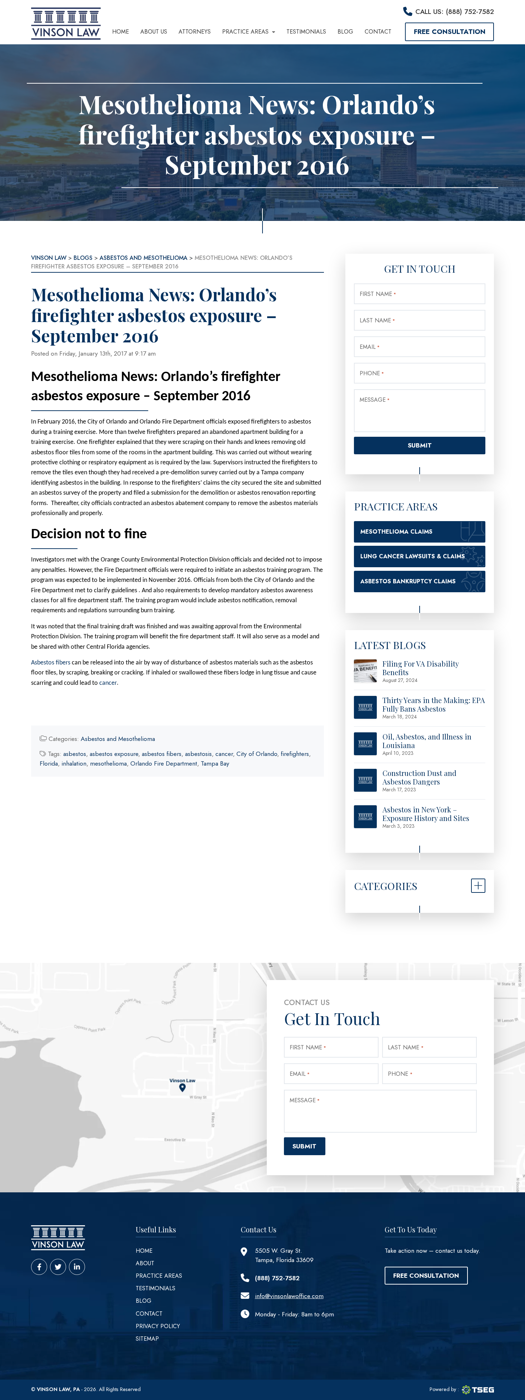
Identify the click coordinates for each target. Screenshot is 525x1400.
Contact (378, 32)
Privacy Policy (158, 1326)
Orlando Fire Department (163, 763)
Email (370, 347)
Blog (345, 32)
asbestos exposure (114, 753)
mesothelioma (108, 763)
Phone (372, 373)
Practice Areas (245, 32)
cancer (108, 683)
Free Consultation (449, 31)
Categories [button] (385, 885)
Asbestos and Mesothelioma (118, 738)
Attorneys (195, 32)
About (145, 1263)
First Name (378, 294)
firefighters (295, 753)
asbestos (74, 753)
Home (120, 32)
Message (375, 400)
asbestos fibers (161, 753)
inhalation (73, 763)
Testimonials (306, 32)
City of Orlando (256, 753)
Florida (49, 763)
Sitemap (147, 1339)
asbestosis (198, 753)
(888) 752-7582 (277, 1278)
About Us (153, 32)
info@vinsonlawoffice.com (289, 1296)
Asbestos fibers (50, 663)
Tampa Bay (215, 763)
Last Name (377, 320)
